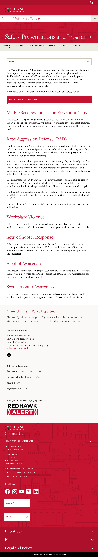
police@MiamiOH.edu (18, 348)
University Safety (36, 45)
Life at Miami (20, 45)
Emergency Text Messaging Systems (25, 400)
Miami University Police (21, 18)
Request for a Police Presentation (27, 99)
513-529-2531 (31, 472)
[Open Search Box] (91, 2)
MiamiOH (7, 45)
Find (9, 539)
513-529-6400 (24, 477)
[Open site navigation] (91, 10)
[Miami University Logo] (14, 10)
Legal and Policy (18, 547)
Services (76, 45)
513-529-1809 (26, 468)
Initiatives (13, 531)
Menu (12, 61)
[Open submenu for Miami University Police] (94, 18)
